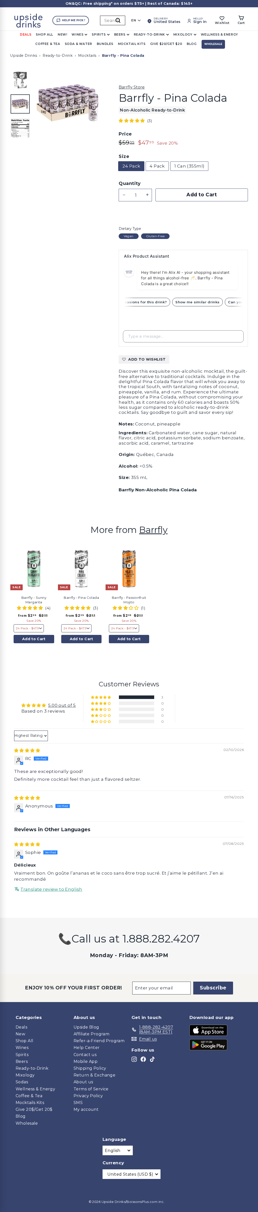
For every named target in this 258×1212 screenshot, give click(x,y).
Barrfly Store (132, 87)
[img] (27, 750)
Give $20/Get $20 (166, 44)
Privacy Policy (88, 1095)
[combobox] (112, 20)
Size (124, 156)
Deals (25, 34)
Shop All (44, 34)
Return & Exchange (94, 1075)
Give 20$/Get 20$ (34, 1109)
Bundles (105, 44)
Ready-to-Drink (149, 34)
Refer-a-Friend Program (99, 1040)
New (20, 1034)
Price (125, 134)
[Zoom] (68, 103)
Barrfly (153, 529)
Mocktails (87, 55)
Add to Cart (34, 639)
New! (62, 34)
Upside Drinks (23, 55)
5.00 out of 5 (62, 705)
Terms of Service (91, 1089)
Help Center (87, 1047)
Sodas (22, 1082)
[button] (132, 120)
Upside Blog (86, 1027)
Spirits (99, 34)
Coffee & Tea (47, 44)
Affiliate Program (91, 1034)
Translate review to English (51, 889)
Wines (77, 34)
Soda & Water (78, 44)
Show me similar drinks (201, 302)
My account (86, 1109)
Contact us (85, 1054)
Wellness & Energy (219, 34)
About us (83, 1082)
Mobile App (86, 1061)
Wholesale (213, 44)
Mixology (182, 34)
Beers (119, 34)
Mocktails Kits (30, 1102)
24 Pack (131, 166)
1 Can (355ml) (189, 166)
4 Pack (157, 166)
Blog (192, 44)
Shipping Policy (90, 1068)
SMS (78, 1102)
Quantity (130, 183)
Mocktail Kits (132, 44)
